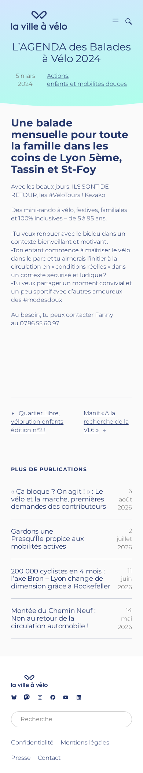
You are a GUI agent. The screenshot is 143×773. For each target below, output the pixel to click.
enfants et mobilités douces (87, 83)
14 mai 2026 (125, 618)
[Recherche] (126, 21)
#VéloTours (63, 194)
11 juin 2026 (125, 579)
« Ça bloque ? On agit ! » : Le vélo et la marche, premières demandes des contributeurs (58, 499)
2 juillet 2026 (124, 539)
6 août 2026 (125, 499)
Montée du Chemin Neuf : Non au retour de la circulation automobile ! (53, 618)
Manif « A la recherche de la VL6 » (106, 421)
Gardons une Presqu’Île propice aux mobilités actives (47, 539)
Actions (57, 75)
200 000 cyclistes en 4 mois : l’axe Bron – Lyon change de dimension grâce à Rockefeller (60, 579)
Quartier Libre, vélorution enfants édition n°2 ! (37, 421)
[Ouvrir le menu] (115, 20)
